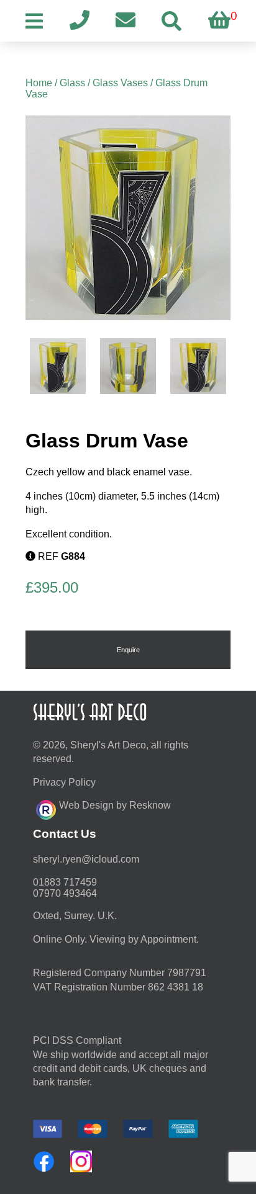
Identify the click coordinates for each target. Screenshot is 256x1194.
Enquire (128, 649)
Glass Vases (120, 83)
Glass (72, 83)
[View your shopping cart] (219, 20)
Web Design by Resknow (115, 805)
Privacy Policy (64, 782)
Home (38, 83)
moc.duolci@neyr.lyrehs (86, 859)
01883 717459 (65, 882)
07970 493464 (65, 893)
